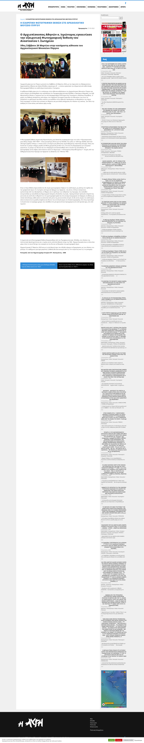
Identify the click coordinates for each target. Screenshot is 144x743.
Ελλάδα (92, 721)
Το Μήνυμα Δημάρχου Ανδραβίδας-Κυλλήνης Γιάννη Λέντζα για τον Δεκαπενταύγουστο (113, 237)
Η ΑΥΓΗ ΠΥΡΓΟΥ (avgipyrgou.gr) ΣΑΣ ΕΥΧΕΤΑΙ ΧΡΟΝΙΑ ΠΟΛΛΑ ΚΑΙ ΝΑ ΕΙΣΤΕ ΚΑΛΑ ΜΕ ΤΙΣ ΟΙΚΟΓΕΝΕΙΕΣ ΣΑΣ (114, 314)
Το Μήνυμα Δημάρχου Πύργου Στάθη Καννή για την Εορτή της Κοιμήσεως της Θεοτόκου (114, 251)
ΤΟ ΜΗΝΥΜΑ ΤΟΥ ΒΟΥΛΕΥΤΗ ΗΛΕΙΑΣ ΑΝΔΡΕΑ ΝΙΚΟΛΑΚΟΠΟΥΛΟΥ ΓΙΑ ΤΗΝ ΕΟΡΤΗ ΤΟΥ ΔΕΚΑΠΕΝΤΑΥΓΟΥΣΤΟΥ (113, 282)
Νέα (91, 719)
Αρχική (22, 19)
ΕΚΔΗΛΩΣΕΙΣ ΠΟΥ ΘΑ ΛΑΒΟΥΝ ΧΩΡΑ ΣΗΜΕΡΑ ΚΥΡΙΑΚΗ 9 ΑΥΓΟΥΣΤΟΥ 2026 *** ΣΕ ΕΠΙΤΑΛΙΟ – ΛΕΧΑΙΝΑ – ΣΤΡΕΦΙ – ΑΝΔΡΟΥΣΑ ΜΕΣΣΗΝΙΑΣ (113, 526)
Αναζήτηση (104, 15)
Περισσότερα (138, 740)
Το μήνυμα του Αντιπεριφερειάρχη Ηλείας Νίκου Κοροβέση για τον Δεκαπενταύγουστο (114, 298)
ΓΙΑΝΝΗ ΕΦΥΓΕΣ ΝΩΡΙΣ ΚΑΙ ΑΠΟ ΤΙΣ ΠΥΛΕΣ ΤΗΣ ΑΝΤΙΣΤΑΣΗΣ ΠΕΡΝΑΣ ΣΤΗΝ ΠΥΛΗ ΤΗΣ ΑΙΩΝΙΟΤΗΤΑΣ (114, 354)
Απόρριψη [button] (118, 740)
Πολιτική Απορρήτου (96, 730)
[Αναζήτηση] (120, 18)
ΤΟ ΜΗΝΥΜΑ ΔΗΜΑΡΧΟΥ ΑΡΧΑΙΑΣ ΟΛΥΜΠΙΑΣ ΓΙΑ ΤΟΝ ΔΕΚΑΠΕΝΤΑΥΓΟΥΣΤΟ (113, 266)
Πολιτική (93, 725)
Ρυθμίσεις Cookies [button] (128, 740)
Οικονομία (93, 723)
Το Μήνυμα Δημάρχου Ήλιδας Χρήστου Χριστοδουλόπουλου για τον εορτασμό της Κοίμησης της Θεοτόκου (114, 221)
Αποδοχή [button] (111, 740)
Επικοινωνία (94, 727)
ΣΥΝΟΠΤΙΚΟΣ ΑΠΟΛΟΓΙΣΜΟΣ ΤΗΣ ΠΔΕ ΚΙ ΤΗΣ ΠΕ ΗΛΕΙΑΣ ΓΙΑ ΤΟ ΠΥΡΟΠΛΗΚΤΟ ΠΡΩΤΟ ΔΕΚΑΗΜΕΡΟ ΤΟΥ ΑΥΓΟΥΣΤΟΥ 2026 (113, 128)
